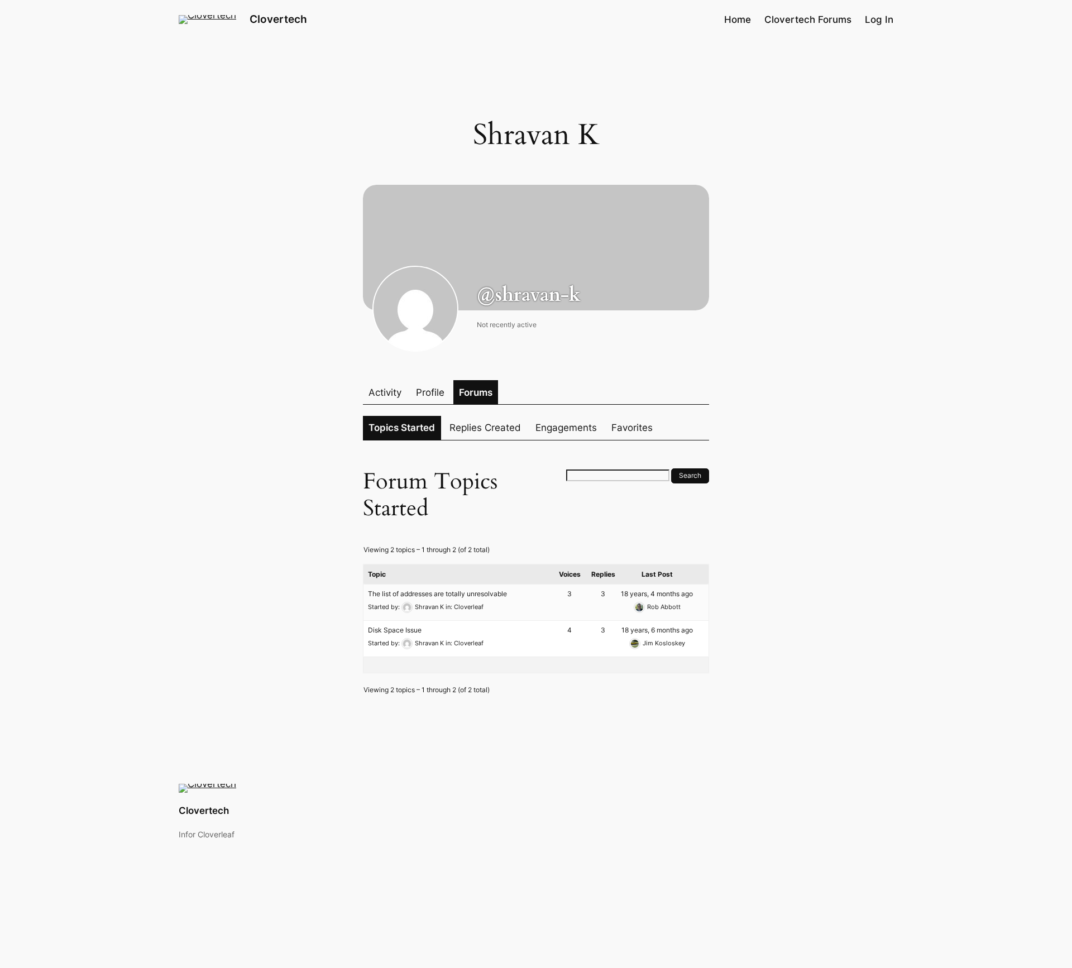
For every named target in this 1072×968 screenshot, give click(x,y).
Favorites (632, 427)
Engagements (566, 427)
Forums (475, 392)
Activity (384, 392)
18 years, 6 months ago (657, 630)
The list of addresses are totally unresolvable (437, 594)
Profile (430, 392)
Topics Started (401, 427)
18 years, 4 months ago (657, 594)
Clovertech (278, 19)
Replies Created (485, 427)
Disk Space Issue (395, 630)
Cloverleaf (469, 607)
